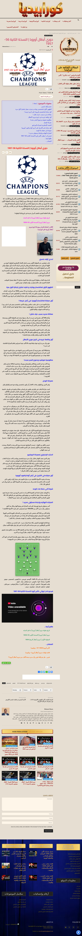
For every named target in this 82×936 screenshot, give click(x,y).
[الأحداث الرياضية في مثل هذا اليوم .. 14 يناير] (45, 761)
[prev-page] (51, 789)
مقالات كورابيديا (76, 117)
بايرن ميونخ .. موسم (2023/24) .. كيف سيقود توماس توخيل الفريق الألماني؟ (45, 783)
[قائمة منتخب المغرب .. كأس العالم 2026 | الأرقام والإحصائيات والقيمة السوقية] (33, 878)
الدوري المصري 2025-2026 (73, 153)
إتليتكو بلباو (9, 683)
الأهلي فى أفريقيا (75, 144)
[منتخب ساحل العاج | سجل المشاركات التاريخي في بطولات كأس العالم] (6, 865)
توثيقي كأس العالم (75, 80)
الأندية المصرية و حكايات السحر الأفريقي (16, 699)
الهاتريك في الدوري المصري (19, 904)
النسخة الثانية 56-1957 (21, 683)
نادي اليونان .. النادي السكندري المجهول (71, 190)
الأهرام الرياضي (22, 900)
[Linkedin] (40, 723)
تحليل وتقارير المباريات (74, 107)
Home (79, 33)
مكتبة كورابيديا (49, 900)
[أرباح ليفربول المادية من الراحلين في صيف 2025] (27, 741)
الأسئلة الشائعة (76, 893)
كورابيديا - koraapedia (66, 80)
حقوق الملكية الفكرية (75, 898)
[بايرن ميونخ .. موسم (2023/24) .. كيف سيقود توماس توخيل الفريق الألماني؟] (45, 775)
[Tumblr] (28, 723)
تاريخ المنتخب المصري (48, 907)
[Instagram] (42, 723)
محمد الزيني (67, 107)
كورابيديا (40, 229)
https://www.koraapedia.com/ (47, 711)
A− (3, 152)
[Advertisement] (14, 236)
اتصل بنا (78, 889)
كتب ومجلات (56, 21)
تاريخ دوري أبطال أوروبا (71, 33)
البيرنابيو (14, 683)
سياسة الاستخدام (76, 896)
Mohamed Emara (5, 46)
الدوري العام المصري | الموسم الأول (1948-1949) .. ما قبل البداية (69, 175)
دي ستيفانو (37, 683)
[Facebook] (48, 723)
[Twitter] (25, 723)
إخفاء (35, 103)
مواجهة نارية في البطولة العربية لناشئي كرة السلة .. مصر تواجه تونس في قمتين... (68, 113)
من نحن (78, 886)
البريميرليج (31, 745)
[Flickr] (45, 723)
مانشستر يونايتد (49, 683)
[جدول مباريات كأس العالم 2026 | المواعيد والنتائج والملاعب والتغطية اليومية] (33, 853)
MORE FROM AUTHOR (19, 731)
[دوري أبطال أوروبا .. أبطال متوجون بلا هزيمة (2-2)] (10, 776)
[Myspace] (37, 723)
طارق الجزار (65, 153)
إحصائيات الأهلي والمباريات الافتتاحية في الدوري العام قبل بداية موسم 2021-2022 (69, 196)
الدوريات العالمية (48, 779)
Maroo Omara (71, 96)
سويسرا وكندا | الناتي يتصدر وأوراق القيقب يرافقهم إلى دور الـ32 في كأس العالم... (68, 102)
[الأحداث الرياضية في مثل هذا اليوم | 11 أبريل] (45, 740)
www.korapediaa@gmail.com (46, 931)
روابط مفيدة (77, 891)
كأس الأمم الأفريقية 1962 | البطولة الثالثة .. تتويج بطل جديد (69, 249)
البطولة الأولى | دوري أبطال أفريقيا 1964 (37, 639)
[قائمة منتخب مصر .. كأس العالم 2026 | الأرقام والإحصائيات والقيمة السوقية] (33, 865)
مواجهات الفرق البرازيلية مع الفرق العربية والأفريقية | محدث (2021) (69, 212)
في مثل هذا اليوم (48, 744)
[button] (78, 20)
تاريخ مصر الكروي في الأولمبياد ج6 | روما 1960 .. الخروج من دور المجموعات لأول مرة (70, 220)
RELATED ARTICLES (35, 731)
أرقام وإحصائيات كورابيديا (47, 909)
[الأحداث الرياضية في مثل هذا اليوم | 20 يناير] (27, 761)
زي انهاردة (24, 27)
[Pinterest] (34, 723)
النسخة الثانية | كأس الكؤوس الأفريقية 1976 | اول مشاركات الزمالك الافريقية (41, 700)
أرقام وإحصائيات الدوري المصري (45, 912)
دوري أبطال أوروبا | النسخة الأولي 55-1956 (36, 222)
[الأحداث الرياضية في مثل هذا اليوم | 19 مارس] (10, 761)
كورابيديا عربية (23, 21)
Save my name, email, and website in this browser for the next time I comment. (31, 826)
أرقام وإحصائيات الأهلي (74, 161)
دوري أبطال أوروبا (30, 683)
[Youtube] (22, 723)
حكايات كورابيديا (49, 902)
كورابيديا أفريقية (34, 21)
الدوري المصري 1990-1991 (73, 135)
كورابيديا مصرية (11, 21)
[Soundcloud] (31, 723)
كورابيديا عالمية (46, 21)
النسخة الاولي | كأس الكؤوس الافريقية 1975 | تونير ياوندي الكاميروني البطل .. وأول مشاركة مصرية (69, 240)
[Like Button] (51, 89)
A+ (10, 152)
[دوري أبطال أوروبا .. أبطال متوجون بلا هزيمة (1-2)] (27, 776)
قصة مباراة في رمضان (11, 746)
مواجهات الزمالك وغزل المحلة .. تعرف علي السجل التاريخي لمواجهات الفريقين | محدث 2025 (69, 230)
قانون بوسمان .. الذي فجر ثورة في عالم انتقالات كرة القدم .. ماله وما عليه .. (70, 183)
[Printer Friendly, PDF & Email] (6, 662)
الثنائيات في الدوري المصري (19, 907)
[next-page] (49, 789)
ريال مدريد (43, 683)
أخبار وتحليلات (67, 21)
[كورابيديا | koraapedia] (41, 9)
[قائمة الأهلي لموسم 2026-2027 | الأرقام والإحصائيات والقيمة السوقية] (6, 878)
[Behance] (51, 723)
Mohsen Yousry (67, 88)
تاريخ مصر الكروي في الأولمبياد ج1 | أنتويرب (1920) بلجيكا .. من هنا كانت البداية (69, 204)
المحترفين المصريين (12, 27)
